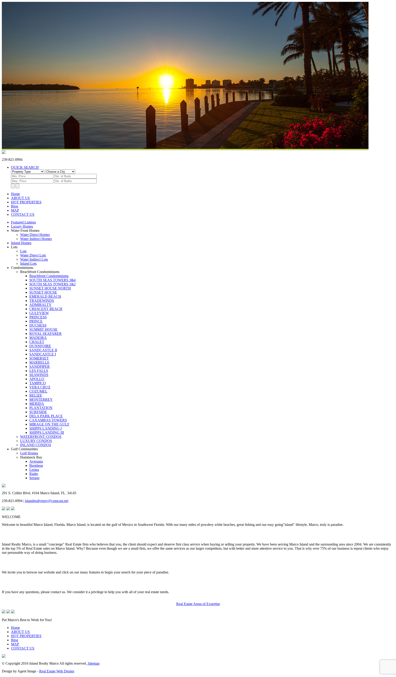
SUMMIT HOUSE (43, 329)
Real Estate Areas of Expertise (198, 604)
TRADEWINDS (41, 301)
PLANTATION (40, 408)
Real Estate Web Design (56, 671)
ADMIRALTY (40, 305)
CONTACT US (22, 214)
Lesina (34, 470)
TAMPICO (37, 383)
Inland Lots (28, 263)
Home (15, 194)
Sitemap (93, 663)
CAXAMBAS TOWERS (48, 420)
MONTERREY (41, 399)
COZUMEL (38, 391)
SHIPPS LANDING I (45, 428)
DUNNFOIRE (40, 346)
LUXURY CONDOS (36, 441)
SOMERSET (39, 358)
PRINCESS (38, 317)
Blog (14, 206)
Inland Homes (21, 243)
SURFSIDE (38, 412)
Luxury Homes (22, 226)
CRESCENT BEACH (45, 309)
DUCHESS (38, 325)
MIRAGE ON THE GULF (49, 424)
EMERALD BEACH (45, 296)
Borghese (36, 465)
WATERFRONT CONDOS (40, 437)
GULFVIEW (39, 313)
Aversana (36, 461)
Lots (23, 251)
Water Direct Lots (33, 255)
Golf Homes (29, 453)
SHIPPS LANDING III (46, 432)
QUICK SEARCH (25, 167)
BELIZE (35, 395)
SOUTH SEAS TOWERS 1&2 (52, 284)
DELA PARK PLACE (46, 416)
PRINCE (36, 321)
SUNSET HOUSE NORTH (50, 288)
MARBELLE (39, 362)
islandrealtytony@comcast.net (46, 501)
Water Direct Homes (35, 235)
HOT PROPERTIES (26, 202)
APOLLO (36, 379)
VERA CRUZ (39, 387)
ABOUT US (20, 198)
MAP (15, 210)
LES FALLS (38, 371)
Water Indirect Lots (34, 259)
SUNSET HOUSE (43, 292)
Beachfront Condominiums (49, 276)
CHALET (36, 342)
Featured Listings (23, 222)
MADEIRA (38, 338)
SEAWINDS (38, 375)
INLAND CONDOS (35, 445)
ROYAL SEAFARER (45, 334)
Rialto (33, 474)
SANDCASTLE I (42, 354)
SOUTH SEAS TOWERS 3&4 (52, 280)
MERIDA (36, 404)
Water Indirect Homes (36, 239)
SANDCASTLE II (43, 350)
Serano (34, 478)
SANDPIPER (39, 367)
